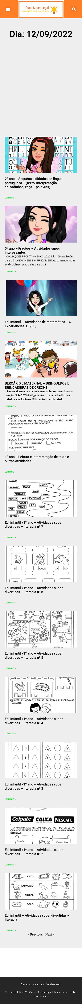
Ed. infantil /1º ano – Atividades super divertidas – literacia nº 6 (34, 590)
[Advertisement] (41, 85)
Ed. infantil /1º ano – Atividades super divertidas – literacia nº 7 (34, 524)
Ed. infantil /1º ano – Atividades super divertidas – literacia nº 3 (34, 786)
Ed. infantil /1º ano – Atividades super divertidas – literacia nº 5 (34, 655)
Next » (49, 934)
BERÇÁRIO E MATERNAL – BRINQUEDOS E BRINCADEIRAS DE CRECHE (37, 385)
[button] (8, 9)
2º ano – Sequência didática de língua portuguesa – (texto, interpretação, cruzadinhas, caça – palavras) (34, 183)
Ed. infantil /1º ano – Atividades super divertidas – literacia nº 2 (34, 852)
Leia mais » (10, 197)
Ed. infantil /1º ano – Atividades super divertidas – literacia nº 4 (34, 721)
